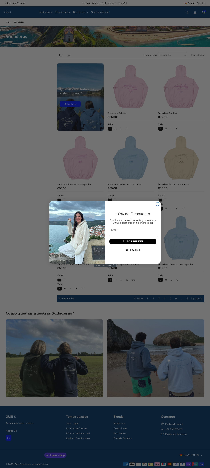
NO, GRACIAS (133, 250)
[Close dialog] (157, 204)
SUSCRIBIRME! (133, 241)
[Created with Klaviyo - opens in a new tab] (105, 265)
